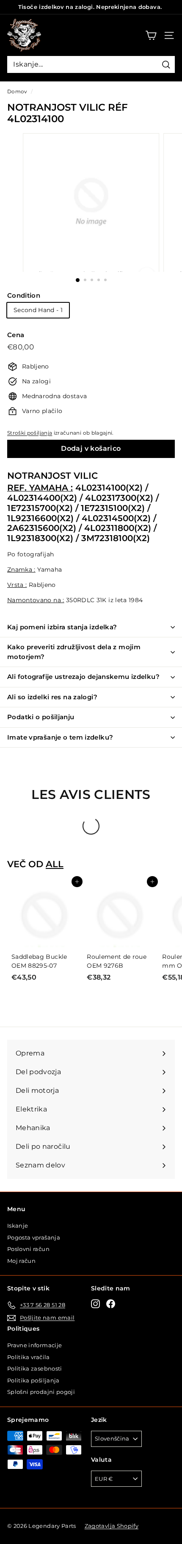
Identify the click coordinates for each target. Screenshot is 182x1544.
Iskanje (17, 1225)
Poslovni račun (28, 1248)
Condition (23, 295)
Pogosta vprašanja (33, 1237)
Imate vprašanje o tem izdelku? (60, 737)
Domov (17, 91)
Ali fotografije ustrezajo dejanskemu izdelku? (83, 677)
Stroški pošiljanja (29, 433)
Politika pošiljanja (33, 1380)
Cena (15, 335)
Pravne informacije (34, 1345)
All (54, 864)
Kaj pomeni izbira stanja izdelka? (62, 627)
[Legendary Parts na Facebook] (110, 1303)
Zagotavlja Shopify (111, 1525)
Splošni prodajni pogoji (41, 1391)
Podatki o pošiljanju (40, 717)
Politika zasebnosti (34, 1368)
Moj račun (21, 1260)
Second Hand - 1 (38, 310)
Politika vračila (28, 1357)
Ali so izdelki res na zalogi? (52, 697)
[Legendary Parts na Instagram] (95, 1303)
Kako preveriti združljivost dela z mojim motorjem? (74, 652)
